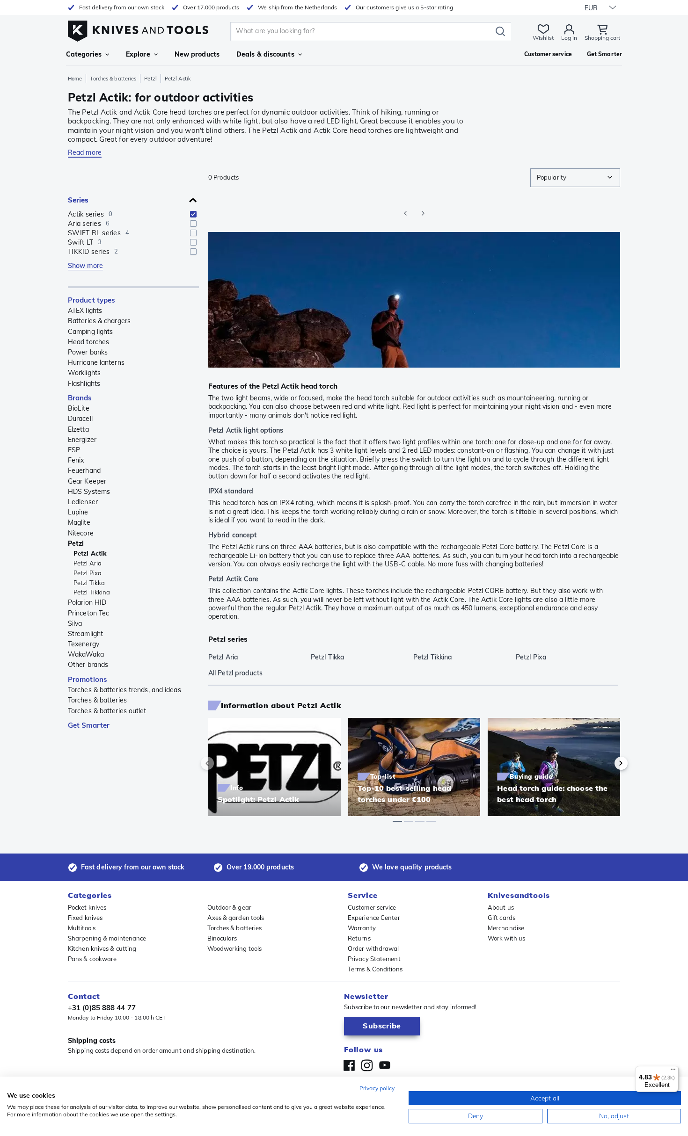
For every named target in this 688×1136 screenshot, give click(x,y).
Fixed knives (85, 917)
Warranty (362, 928)
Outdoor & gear (229, 907)
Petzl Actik (89, 553)
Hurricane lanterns (96, 362)
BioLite (78, 408)
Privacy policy (377, 1088)
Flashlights (84, 383)
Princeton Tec (88, 613)
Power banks (88, 352)
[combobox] (575, 177)
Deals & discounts (265, 54)
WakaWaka (86, 654)
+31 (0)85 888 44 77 (102, 1007)
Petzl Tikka (89, 582)
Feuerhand (84, 470)
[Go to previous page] (405, 213)
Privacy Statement (374, 958)
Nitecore (81, 533)
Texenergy (83, 644)
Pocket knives (87, 907)
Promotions (87, 679)
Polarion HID (87, 602)
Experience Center (374, 917)
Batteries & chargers (99, 321)
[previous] (223, 763)
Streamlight (85, 634)
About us (501, 907)
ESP (74, 450)
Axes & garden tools (235, 917)
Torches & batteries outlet (107, 711)
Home (75, 78)
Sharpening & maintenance (107, 938)
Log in (569, 37)
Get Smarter (89, 725)
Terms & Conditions (375, 969)
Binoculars (222, 938)
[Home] (138, 28)
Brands (80, 397)
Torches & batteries (113, 78)
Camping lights (90, 331)
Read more (85, 152)
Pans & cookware (92, 958)
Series (78, 199)
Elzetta (78, 429)
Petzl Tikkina (91, 592)
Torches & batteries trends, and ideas (124, 690)
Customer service (372, 907)
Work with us (506, 938)
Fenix (76, 460)
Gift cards (501, 917)
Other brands (88, 664)
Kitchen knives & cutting (102, 948)
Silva (75, 623)
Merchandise (506, 928)
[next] (605, 763)
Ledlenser (83, 502)
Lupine (78, 512)
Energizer (82, 439)
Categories (84, 54)
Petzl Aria (87, 563)
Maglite (79, 522)
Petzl (150, 78)
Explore (138, 54)
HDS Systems (89, 491)
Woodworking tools (234, 948)
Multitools (81, 928)
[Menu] (673, 1071)
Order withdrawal (373, 948)
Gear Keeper (87, 481)
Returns (359, 938)
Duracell (80, 418)
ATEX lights (85, 310)
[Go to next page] (423, 213)
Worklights (84, 373)
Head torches (88, 342)
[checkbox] (193, 214)
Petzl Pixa (87, 573)
